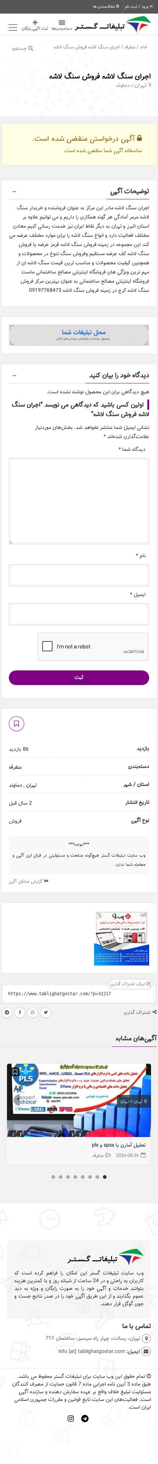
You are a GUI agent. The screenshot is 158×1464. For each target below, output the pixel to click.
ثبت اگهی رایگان (35, 28)
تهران (140, 85)
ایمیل (138, 595)
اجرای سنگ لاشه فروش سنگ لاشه (100, 76)
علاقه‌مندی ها (104, 6)
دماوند (123, 85)
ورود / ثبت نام (137, 6)
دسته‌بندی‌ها (62, 28)
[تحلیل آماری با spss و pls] (79, 1102)
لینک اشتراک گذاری (128, 984)
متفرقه (130, 47)
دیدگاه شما (132, 449)
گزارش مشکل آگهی (26, 881)
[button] (78, 192)
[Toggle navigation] (11, 27)
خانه (143, 47)
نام (141, 556)
